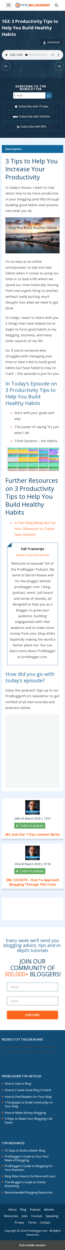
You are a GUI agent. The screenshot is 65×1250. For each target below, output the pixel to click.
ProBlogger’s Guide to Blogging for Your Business (29, 1168)
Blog (23, 1209)
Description (13, 149)
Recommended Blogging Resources (29, 1192)
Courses (36, 1216)
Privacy (19, 1222)
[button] (8, 5)
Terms (32, 1222)
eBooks (49, 1209)
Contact (45, 1222)
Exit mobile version (33, 1245)
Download (53, 42)
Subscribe (32, 1015)
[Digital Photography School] (32, 5)
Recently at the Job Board (22, 1039)
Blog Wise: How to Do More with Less (30, 1176)
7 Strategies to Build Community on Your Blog (29, 1104)
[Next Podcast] (59, 66)
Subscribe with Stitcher (34, 116)
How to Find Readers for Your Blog (28, 1097)
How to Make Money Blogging (25, 1113)
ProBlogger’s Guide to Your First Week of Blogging (27, 1158)
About (12, 1209)
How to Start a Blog (18, 1084)
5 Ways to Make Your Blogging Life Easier (28, 1120)
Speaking (52, 1216)
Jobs (25, 1216)
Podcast (35, 1209)
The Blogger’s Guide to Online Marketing (25, 1184)
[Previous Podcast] (6, 66)
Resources (11, 1216)
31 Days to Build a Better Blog (25, 1150)
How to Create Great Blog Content (28, 1090)
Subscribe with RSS (33, 126)
